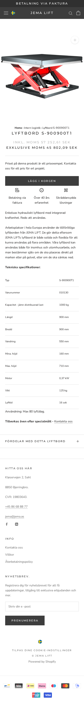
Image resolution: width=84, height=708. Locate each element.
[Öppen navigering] (6, 13)
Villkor (9, 555)
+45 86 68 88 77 (16, 507)
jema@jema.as (14, 516)
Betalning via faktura (42, 3)
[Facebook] (6, 523)
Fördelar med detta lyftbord (35, 441)
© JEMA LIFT (42, 655)
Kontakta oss (63, 421)
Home (18, 128)
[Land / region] (13, 13)
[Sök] (71, 13)
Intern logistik (32, 128)
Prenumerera (24, 620)
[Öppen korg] (78, 13)
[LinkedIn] (16, 523)
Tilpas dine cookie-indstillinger (42, 650)
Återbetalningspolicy (19, 562)
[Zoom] (75, 40)
